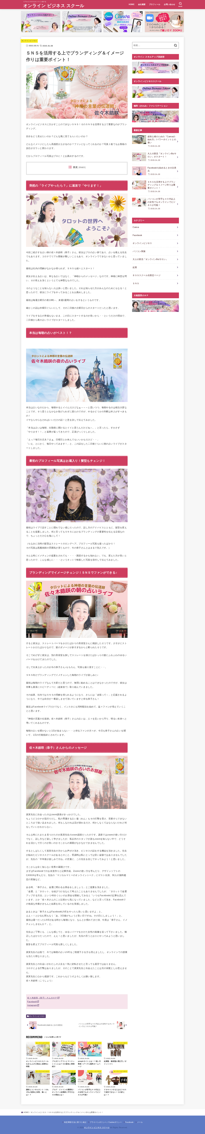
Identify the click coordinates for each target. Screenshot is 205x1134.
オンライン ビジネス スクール (53, 5)
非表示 (82, 167)
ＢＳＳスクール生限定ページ (147, 275)
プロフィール (154, 4)
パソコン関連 (139, 251)
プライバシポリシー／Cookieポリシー (106, 1122)
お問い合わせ (169, 4)
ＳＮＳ (136, 283)
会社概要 (142, 4)
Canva (136, 227)
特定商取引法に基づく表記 (75, 1122)
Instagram (32, 1005)
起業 (135, 267)
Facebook (32, 1002)
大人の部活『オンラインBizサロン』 (150, 259)
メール (140, 1122)
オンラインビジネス (29, 41)
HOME (131, 4)
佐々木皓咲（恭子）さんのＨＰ (42, 998)
